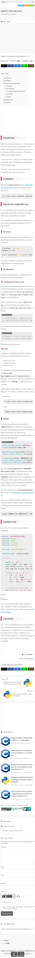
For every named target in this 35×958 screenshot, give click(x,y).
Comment (4, 847)
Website (3, 883)
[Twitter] (4, 65)
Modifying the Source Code (15, 91)
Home (3, 21)
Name (3, 867)
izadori (31, 658)
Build (9, 94)
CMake (7, 97)
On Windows (9, 89)
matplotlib (25, 61)
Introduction (7, 78)
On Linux (8, 86)
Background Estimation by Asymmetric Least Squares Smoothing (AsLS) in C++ (21, 766)
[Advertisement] (15, 38)
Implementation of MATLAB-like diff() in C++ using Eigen (21, 739)
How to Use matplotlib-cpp (11, 83)
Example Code (8, 100)
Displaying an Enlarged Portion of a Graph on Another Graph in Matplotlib (22, 779)
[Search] (32, 1)
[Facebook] (11, 65)
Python (31, 61)
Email (3, 875)
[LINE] (24, 65)
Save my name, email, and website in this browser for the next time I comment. (18, 907)
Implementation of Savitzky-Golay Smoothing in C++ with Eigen (21, 752)
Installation (7, 80)
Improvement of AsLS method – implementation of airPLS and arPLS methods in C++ (21, 793)
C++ (10, 21)
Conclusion (7, 102)
